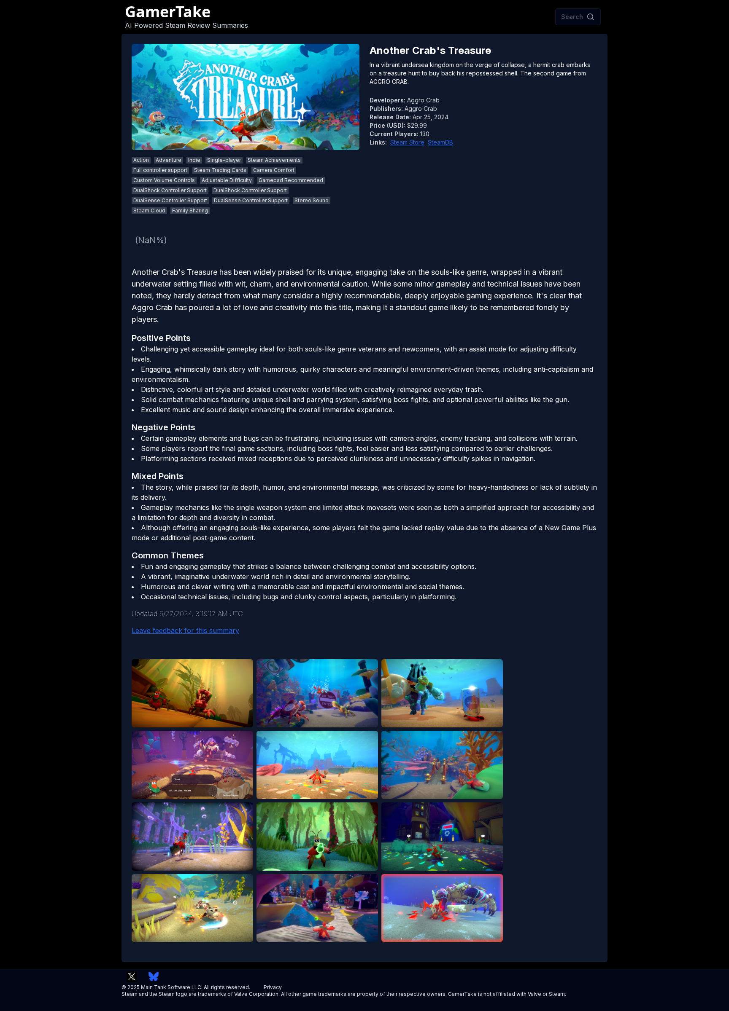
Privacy (273, 987)
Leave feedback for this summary (185, 630)
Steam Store (407, 142)
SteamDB (440, 142)
